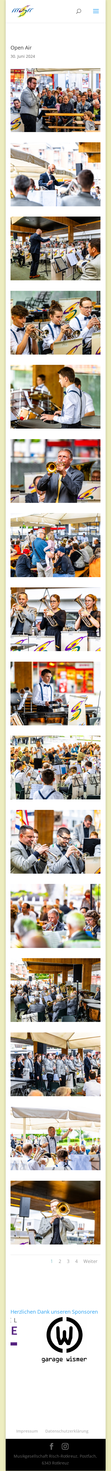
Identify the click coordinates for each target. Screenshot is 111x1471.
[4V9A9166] (55, 132)
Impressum (27, 1431)
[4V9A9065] (55, 502)
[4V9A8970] (55, 1170)
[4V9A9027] (55, 948)
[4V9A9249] (55, 651)
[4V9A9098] (55, 280)
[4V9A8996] (55, 577)
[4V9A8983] (55, 428)
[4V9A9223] (55, 873)
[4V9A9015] (55, 799)
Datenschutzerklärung (67, 1431)
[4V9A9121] (55, 1096)
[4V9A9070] (55, 1021)
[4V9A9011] (55, 354)
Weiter (90, 1261)
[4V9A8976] (55, 725)
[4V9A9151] (55, 206)
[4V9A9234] (55, 1244)
